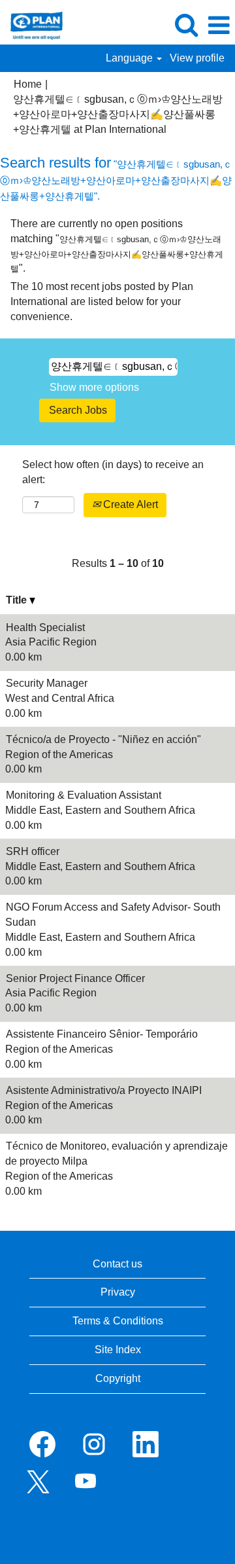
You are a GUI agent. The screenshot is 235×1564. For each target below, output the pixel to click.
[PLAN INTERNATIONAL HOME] (31, 24)
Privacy (118, 1292)
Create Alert (129, 504)
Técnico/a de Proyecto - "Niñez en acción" (103, 739)
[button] (218, 26)
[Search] (186, 25)
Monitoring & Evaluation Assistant (83, 795)
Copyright (117, 1378)
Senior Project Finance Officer (75, 978)
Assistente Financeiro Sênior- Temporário (102, 1034)
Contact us (117, 1263)
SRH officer (32, 851)
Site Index (118, 1349)
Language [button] (130, 58)
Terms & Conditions (117, 1320)
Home (28, 84)
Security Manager (46, 683)
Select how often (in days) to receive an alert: (113, 472)
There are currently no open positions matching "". (116, 246)
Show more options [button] (94, 387)
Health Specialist (45, 627)
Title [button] (17, 600)
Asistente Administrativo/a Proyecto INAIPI (104, 1090)
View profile (197, 58)
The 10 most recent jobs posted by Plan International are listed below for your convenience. (101, 301)
